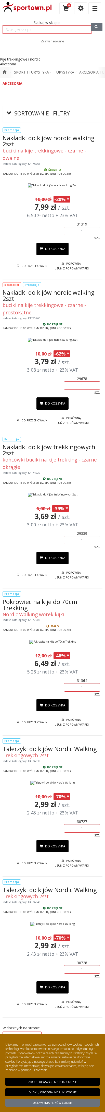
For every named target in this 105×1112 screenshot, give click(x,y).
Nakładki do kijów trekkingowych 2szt (49, 450)
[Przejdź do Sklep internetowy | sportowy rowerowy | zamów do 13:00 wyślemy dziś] (4, 72)
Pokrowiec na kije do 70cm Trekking (40, 604)
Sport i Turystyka (31, 72)
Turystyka (64, 72)
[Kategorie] (94, 8)
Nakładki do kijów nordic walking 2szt (49, 141)
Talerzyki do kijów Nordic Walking (50, 748)
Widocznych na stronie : (22, 1027)
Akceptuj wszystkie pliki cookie (53, 1082)
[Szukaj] (96, 27)
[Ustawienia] (80, 8)
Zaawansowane (52, 41)
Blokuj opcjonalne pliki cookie (52, 1092)
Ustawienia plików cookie (52, 1103)
